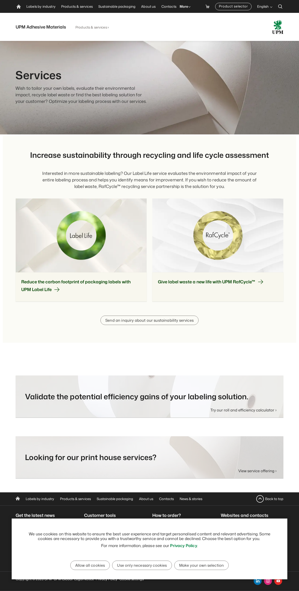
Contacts (166, 498)
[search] (280, 6)
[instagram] (268, 581)
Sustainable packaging (115, 498)
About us (146, 498)
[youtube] (278, 581)
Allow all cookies (90, 565)
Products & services (91, 27)
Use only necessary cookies (142, 565)
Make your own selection (201, 565)
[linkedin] (258, 581)
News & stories (191, 498)
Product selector (233, 6)
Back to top (274, 498)
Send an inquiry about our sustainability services (149, 320)
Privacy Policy (183, 545)
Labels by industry (40, 498)
